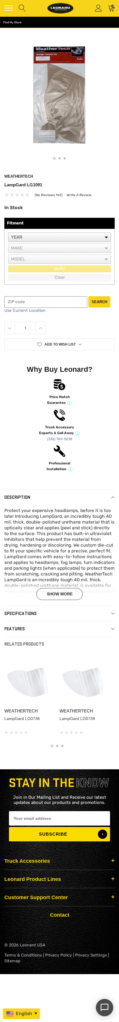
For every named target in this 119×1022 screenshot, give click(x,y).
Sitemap (12, 961)
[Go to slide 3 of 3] (62, 746)
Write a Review (79, 195)
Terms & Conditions (23, 955)
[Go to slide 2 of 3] (57, 746)
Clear (60, 277)
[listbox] (59, 237)
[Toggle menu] (8, 8)
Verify (59, 268)
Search (99, 302)
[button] (59, 344)
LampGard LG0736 (22, 718)
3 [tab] (65, 158)
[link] (29, 680)
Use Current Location (25, 310)
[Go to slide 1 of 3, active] (52, 746)
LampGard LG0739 (77, 718)
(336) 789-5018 (59, 439)
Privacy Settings (91, 955)
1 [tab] (54, 158)
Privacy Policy (58, 955)
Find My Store (12, 22)
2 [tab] (59, 158)
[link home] (60, 8)
